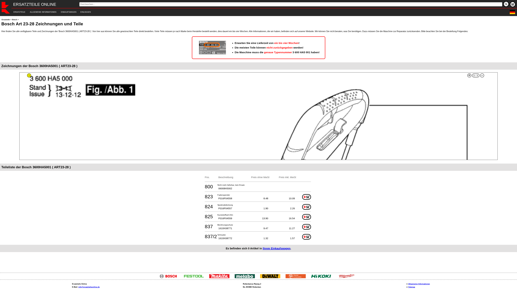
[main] (258, 143)
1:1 (475, 75)
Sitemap (411, 287)
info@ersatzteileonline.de (89, 287)
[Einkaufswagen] (513, 4)
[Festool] (194, 277)
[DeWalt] (271, 277)
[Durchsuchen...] (506, 4)
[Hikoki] (322, 277)
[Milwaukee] (347, 277)
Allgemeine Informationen (419, 284)
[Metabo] (245, 277)
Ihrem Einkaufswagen (276, 248)
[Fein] (296, 277)
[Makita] (220, 277)
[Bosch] (169, 277)
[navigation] (255, 12)
